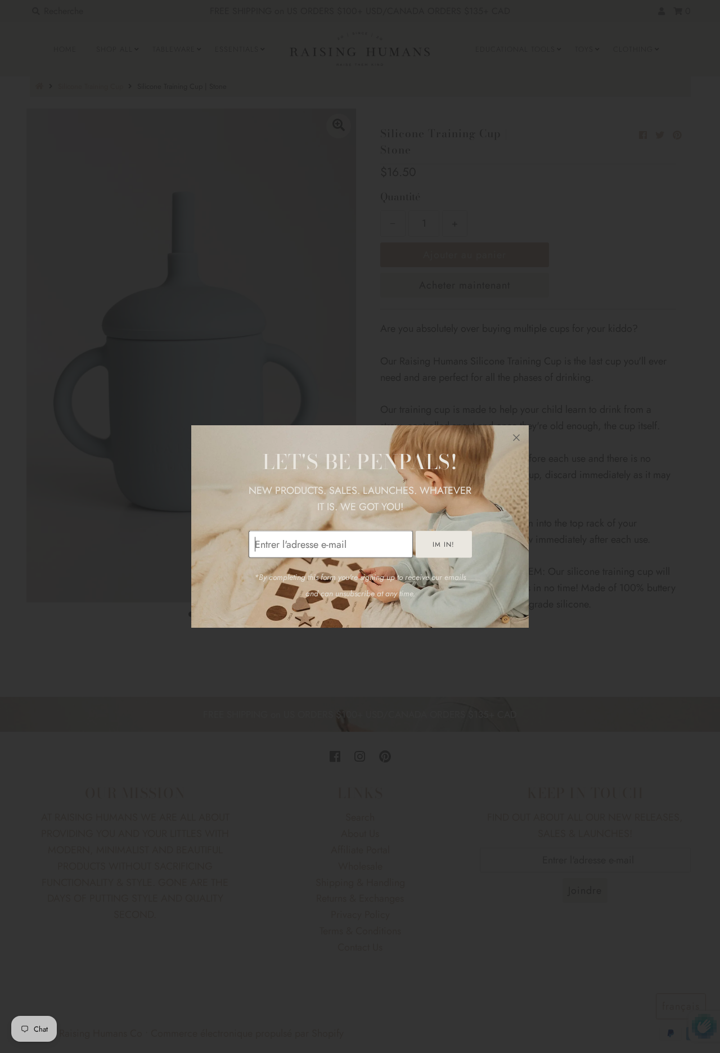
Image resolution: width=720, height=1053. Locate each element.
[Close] (516, 437)
